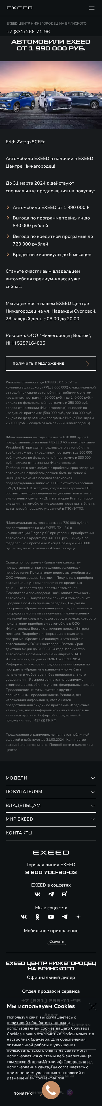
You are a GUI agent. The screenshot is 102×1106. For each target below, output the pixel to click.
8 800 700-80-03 (51, 872)
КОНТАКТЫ (19, 833)
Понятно (23, 1094)
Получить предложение (38, 364)
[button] (93, 1006)
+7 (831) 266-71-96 (28, 32)
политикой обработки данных (36, 1022)
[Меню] (91, 8)
